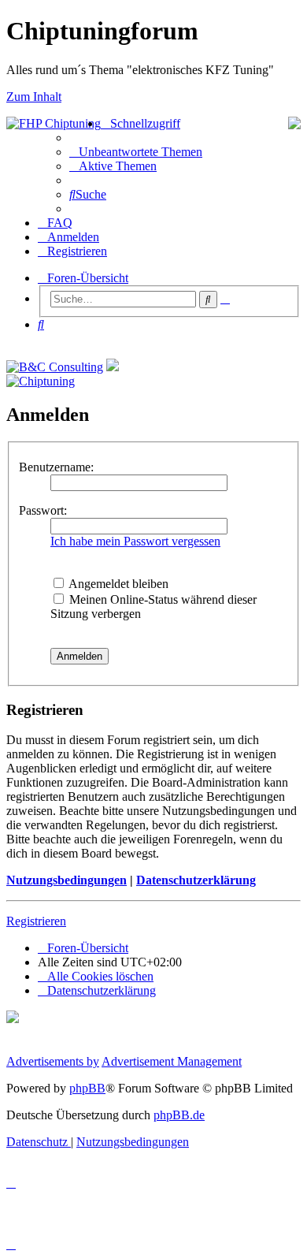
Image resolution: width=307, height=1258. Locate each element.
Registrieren (36, 921)
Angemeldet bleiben (117, 583)
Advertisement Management (172, 1061)
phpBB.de (179, 1115)
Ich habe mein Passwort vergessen (135, 541)
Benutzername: (56, 467)
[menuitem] (135, 151)
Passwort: (43, 510)
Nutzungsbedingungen (66, 880)
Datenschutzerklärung (196, 880)
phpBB (87, 1088)
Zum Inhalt (33, 96)
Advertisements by (52, 1061)
